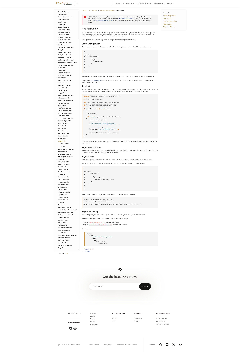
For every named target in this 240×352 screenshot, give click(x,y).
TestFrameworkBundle (66, 149)
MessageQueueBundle (65, 95)
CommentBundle (63, 19)
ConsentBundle (63, 177)
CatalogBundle (63, 169)
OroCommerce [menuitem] (159, 3)
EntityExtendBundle (64, 55)
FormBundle (62, 70)
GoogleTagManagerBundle (67, 235)
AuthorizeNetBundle (65, 227)
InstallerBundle (63, 83)
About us (93, 313)
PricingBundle (62, 195)
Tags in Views (167, 24)
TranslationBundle (64, 154)
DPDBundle (62, 233)
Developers (95, 10)
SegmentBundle (63, 133)
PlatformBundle (63, 116)
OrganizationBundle (65, 113)
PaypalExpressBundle (65, 245)
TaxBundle (61, 205)
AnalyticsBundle (63, 217)
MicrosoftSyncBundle (65, 100)
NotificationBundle (64, 108)
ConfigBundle (62, 22)
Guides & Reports (161, 318)
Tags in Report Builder (170, 21)
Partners (92, 316)
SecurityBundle (63, 131)
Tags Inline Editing (168, 27)
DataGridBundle (63, 35)
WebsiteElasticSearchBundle (67, 210)
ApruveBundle (63, 225)
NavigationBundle (64, 103)
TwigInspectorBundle (65, 157)
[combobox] (93, 3)
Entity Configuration (169, 16)
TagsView (62, 146)
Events (92, 319)
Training (136, 321)
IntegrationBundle (64, 85)
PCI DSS (114, 318)
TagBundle (61, 141)
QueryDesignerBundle (65, 118)
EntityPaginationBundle (66, 60)
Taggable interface (96, 80)
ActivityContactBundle (66, 215)
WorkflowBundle (63, 164)
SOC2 (114, 321)
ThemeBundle (63, 152)
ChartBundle (62, 14)
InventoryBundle (63, 184)
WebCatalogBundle (64, 207)
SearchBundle (62, 128)
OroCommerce (76, 313)
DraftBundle (62, 167)
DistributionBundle (64, 37)
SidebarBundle (63, 136)
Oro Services (138, 318)
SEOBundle (61, 202)
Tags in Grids (167, 18)
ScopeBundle (62, 126)
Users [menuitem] (118, 3)
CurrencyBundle (63, 27)
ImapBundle (62, 78)
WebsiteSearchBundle (65, 212)
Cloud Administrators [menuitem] (143, 3)
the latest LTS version (126, 19)
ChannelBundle (63, 220)
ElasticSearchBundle (65, 42)
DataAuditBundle (64, 32)
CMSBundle (62, 174)
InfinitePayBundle (64, 238)
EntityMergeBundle (64, 57)
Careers (92, 322)
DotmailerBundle (64, 230)
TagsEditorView (64, 143)
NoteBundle (62, 105)
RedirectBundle (63, 200)
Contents (166, 13)
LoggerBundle (63, 93)
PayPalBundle (62, 189)
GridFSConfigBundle (65, 75)
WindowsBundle (63, 162)
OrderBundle (62, 187)
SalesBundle (62, 222)
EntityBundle (62, 50)
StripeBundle (62, 248)
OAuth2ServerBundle (65, 111)
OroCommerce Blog (162, 324)
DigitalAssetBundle (64, 40)
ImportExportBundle (65, 80)
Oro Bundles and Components (107, 10)
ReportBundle (62, 123)
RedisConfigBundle (64, 121)
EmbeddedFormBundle (65, 47)
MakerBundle (62, 243)
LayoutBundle (63, 88)
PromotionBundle (64, 192)
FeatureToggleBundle (65, 65)
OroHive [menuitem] (170, 3)
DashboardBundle (64, 29)
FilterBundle (62, 67)
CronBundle (62, 24)
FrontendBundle (63, 182)
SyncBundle (62, 138)
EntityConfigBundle (64, 52)
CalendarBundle (63, 12)
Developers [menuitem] (127, 3)
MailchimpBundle (64, 240)
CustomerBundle (63, 179)
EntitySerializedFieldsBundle (67, 62)
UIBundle (61, 159)
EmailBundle (62, 45)
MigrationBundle (63, 98)
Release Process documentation (102, 20)
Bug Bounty (94, 324)
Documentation (86, 10)
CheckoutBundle (63, 172)
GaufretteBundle (64, 73)
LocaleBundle (62, 90)
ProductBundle (63, 197)
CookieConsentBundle (65, 17)
